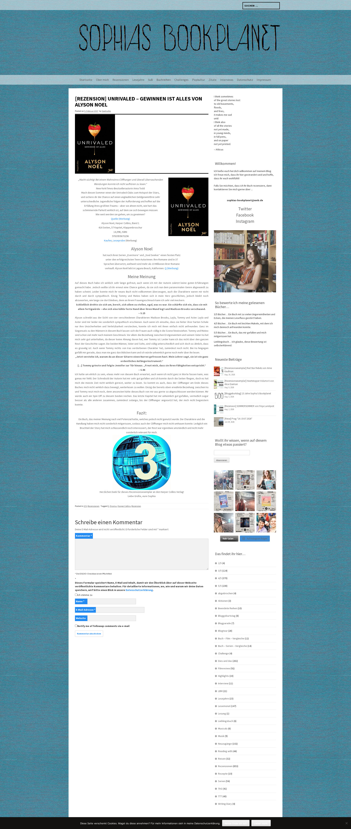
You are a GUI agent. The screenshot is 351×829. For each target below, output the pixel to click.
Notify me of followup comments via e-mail (103, 626)
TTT (220, 796)
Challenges (181, 79)
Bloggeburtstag (226, 615)
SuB (150, 79)
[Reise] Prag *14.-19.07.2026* (238, 418)
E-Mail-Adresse (85, 609)
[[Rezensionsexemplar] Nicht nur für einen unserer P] (245, 480)
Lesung (222, 713)
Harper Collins (124, 506)
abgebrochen (225, 593)
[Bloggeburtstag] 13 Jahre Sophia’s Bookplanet (247, 393)
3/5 (85, 506)
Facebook (245, 215)
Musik (221, 736)
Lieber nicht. (261, 823)
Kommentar (84, 535)
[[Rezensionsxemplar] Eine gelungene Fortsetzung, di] (266, 501)
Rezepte (223, 773)
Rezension (136, 506)
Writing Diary (225, 803)
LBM (220, 691)
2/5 (220, 563)
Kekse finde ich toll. (236, 823)
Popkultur (198, 79)
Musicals (222, 728)
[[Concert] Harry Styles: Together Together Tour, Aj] (245, 501)
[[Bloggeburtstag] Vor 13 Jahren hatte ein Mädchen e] (266, 480)
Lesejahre (138, 79)
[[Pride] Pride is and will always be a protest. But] (266, 522)
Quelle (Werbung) (120, 218)
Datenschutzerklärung (139, 590)
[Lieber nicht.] (346, 823)
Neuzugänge (225, 743)
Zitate (212, 79)
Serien (221, 781)
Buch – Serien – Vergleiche (232, 646)
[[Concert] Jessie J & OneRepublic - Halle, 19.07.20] (223, 480)
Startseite (86, 79)
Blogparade (224, 623)
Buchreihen (163, 79)
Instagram (245, 221)
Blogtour (223, 630)
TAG (220, 788)
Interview (223, 683)
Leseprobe (119, 240)
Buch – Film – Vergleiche (231, 638)
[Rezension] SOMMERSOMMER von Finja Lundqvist (249, 406)
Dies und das (225, 661)
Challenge (223, 653)
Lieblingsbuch (225, 721)
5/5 (220, 585)
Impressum (264, 79)
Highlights (223, 676)
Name (80, 601)
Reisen (222, 758)
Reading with (225, 751)
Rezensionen (120, 79)
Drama (113, 506)
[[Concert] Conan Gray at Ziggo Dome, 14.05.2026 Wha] (223, 522)
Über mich (102, 79)
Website (81, 618)
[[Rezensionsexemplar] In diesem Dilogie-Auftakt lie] (245, 522)
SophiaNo (106, 111)
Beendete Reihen (227, 608)
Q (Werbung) (171, 268)
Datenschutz (245, 79)
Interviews (226, 79)
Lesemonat (224, 706)
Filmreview (224, 668)
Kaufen (108, 240)
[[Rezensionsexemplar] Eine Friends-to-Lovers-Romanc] (223, 501)
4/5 (220, 578)
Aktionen (223, 600)
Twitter (245, 209)
